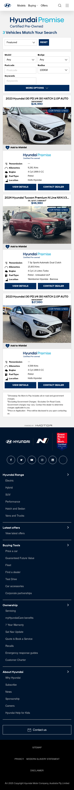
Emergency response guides (21, 653)
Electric (9, 480)
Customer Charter (15, 660)
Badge (41, 54)
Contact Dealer (53, 186)
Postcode (9, 65)
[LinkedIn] (52, 460)
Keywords (10, 75)
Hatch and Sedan (15, 508)
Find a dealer (12, 572)
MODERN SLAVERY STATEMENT (42, 758)
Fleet (8, 565)
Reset (44, 42)
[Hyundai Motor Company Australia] (18, 441)
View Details (20, 186)
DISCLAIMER (37, 770)
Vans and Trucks (14, 515)
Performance (12, 501)
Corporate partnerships (18, 593)
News (8, 691)
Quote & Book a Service (19, 639)
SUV (7, 494)
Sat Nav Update (14, 632)
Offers (44, 5)
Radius (41, 65)
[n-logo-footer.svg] (42, 441)
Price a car (11, 551)
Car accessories (14, 586)
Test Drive (11, 579)
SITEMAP (37, 747)
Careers (10, 705)
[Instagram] (42, 460)
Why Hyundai (12, 677)
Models (21, 5)
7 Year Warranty (14, 624)
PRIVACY (19, 758)
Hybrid (9, 487)
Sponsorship (12, 698)
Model (8, 54)
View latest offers (15, 533)
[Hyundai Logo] (7, 5)
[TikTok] (63, 460)
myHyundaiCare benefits (19, 617)
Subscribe (11, 684)
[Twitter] (21, 460)
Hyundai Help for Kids (17, 712)
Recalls (9, 646)
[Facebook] (11, 460)
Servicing (10, 610)
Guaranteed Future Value (19, 558)
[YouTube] (31, 460)
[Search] (60, 5)
